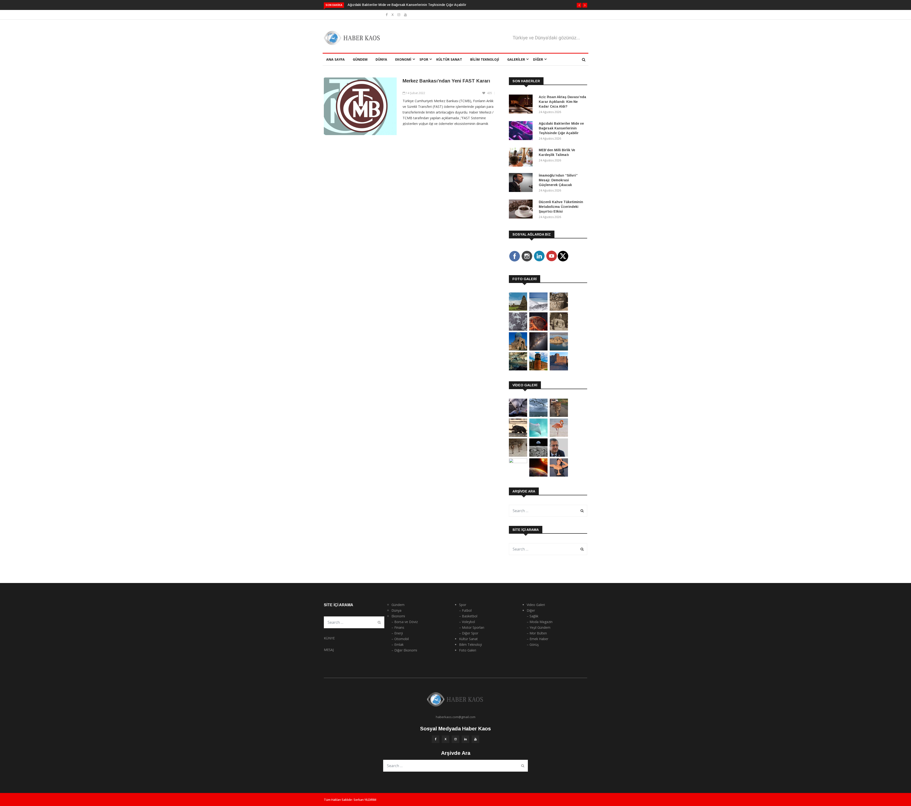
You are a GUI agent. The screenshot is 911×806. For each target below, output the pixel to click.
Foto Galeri (467, 650)
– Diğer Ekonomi (404, 650)
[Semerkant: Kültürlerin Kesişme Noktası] (518, 349)
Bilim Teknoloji (484, 59)
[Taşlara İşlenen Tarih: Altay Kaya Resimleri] (518, 329)
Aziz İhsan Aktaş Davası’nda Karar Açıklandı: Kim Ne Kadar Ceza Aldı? (562, 101)
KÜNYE (329, 638)
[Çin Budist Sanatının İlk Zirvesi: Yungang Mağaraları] (559, 329)
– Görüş (533, 644)
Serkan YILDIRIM (364, 799)
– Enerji (397, 633)
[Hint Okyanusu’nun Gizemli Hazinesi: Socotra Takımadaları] (538, 309)
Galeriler (516, 59)
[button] (579, 5)
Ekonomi (403, 59)
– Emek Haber (537, 639)
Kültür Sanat (449, 59)
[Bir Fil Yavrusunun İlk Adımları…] (518, 435)
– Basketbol (468, 616)
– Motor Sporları (471, 627)
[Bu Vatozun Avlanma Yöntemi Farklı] (538, 435)
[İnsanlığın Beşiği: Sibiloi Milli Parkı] (559, 349)
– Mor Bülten (537, 633)
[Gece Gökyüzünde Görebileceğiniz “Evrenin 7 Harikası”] (538, 349)
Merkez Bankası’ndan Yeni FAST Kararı (446, 80)
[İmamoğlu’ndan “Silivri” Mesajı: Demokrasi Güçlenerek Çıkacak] (522, 183)
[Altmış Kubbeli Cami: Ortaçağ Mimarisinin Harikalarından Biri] (538, 369)
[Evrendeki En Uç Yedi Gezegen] (538, 329)
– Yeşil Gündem (538, 627)
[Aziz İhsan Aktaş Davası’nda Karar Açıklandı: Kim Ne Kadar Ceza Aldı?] (522, 105)
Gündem (360, 59)
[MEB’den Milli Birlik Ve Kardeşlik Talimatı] (522, 158)
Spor (423, 59)
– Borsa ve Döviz (404, 621)
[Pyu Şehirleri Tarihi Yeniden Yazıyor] (518, 309)
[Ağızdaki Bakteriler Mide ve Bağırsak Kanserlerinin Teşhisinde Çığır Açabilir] (522, 131)
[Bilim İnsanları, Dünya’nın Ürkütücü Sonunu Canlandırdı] (538, 475)
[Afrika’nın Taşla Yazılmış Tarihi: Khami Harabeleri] (559, 309)
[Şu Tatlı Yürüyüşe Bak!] (518, 455)
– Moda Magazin (540, 621)
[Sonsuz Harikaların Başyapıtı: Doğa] (538, 415)
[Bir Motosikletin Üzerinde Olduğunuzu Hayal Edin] (559, 415)
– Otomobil (400, 639)
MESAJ (329, 649)
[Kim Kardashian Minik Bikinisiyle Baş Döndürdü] (559, 475)
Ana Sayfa (335, 59)
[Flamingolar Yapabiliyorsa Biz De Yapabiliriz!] (559, 435)
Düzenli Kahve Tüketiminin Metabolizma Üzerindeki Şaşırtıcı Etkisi (561, 206)
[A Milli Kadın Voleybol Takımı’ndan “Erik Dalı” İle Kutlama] (518, 462)
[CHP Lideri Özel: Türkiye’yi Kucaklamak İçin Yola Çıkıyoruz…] (559, 455)
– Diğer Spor (468, 633)
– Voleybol (467, 621)
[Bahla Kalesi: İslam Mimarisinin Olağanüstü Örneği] (559, 369)
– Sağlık (532, 616)
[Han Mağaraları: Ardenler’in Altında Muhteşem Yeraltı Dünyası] (518, 369)
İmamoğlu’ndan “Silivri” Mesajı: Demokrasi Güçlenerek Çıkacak (558, 180)
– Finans (397, 627)
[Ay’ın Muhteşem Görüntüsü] (538, 455)
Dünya (381, 59)
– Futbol (465, 610)
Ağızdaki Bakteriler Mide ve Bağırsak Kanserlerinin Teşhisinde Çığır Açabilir (407, 5)
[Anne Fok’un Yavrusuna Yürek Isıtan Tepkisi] (518, 415)
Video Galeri (536, 604)
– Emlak (397, 644)
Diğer (538, 59)
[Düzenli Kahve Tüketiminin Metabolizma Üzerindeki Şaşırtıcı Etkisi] (522, 210)
